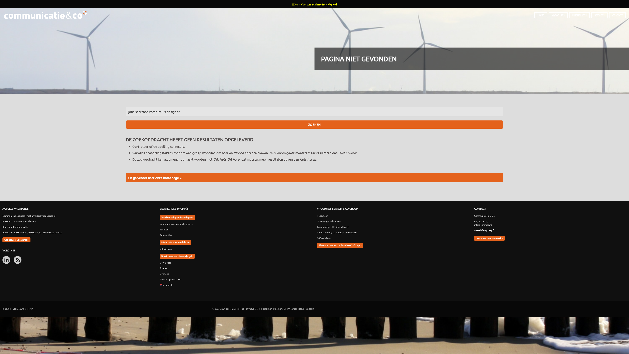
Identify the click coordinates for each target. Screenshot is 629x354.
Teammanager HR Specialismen (333, 226)
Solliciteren (166, 248)
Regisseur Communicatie (15, 226)
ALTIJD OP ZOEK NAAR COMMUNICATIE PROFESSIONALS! (32, 232)
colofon (29, 308)
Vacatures (558, 15)
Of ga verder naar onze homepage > (154, 178)
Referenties (166, 235)
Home (540, 15)
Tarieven (164, 229)
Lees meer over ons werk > (489, 238)
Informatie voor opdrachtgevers (176, 223)
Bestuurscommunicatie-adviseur (19, 221)
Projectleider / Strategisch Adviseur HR (337, 232)
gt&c (301, 308)
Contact (617, 15)
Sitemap (164, 268)
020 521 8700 (481, 221)
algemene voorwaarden (285, 308)
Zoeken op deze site (170, 279)
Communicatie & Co (45, 15)
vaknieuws (18, 308)
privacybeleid (253, 308)
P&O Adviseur (324, 237)
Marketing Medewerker (329, 221)
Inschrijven (579, 15)
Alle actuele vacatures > (16, 239)
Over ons (164, 273)
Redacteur (322, 215)
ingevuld (6, 308)
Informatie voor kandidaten (175, 242)
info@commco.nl (483, 224)
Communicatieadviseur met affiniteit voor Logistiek (29, 215)
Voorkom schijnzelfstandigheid (177, 217)
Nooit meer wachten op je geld (177, 256)
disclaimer (266, 308)
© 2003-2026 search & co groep (228, 308)
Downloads (165, 262)
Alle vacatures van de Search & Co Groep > (340, 245)
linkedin (310, 308)
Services (599, 15)
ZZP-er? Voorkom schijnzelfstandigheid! (314, 4)
